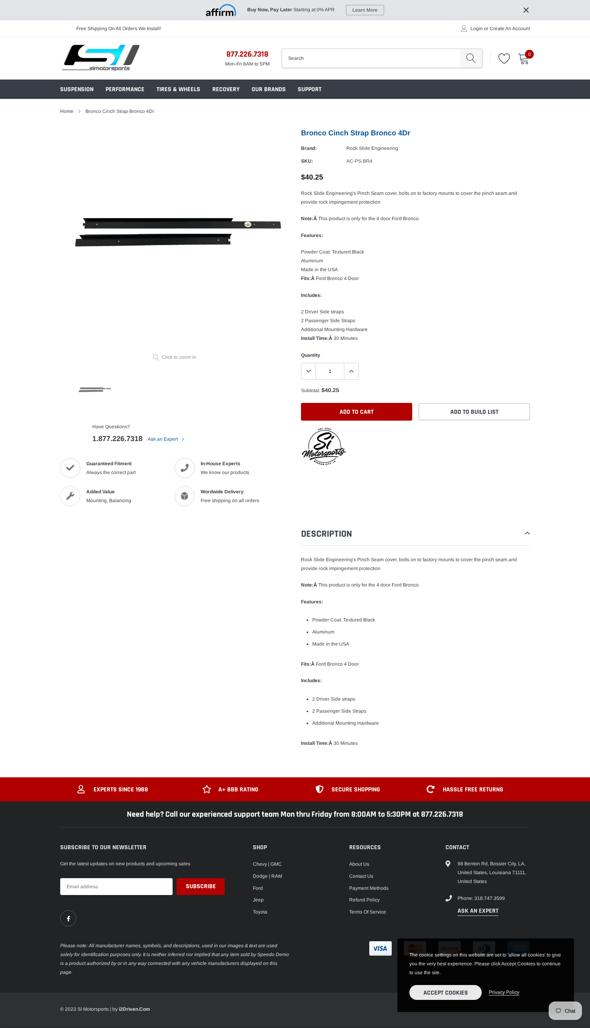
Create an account (510, 28)
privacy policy (504, 992)
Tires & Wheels (178, 89)
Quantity (310, 355)
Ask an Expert (163, 439)
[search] (471, 58)
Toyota (260, 912)
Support (309, 89)
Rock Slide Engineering (372, 148)
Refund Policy (364, 900)
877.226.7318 (247, 54)
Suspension (77, 89)
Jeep (258, 900)
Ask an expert (478, 911)
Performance (125, 89)
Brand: (309, 148)
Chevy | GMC (267, 864)
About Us (359, 864)
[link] (68, 918)
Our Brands (269, 89)
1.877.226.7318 (117, 439)
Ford (258, 888)
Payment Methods (369, 888)
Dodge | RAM (267, 876)
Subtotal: (310, 390)
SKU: (307, 161)
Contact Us (361, 876)
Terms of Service (367, 912)
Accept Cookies (445, 993)
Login (476, 28)
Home (66, 111)
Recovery (226, 89)
